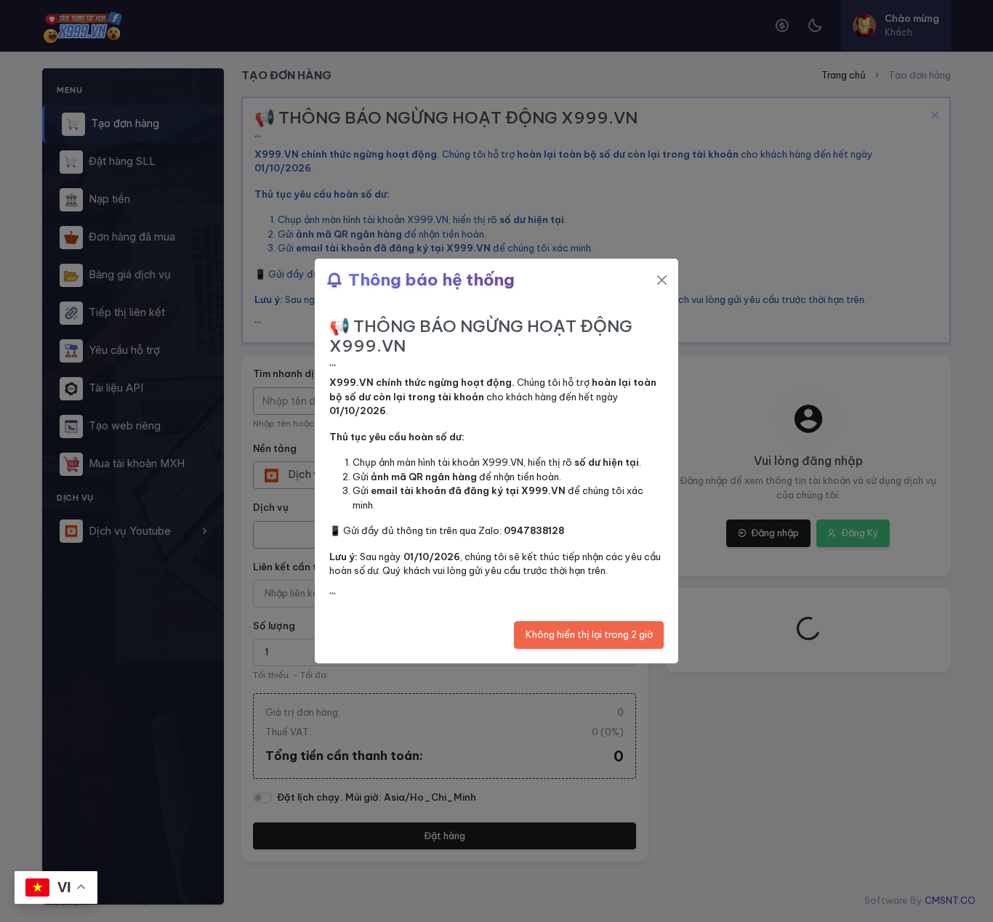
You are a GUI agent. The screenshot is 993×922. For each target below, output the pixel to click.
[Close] (662, 280)
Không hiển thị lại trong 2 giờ (589, 634)
